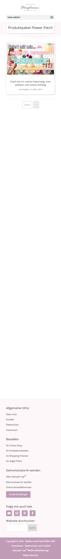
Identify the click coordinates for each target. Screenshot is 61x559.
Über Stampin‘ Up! (16, 476)
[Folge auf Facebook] (33, 513)
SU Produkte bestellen (17, 450)
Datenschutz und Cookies (38, 545)
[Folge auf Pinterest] (25, 513)
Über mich (11, 414)
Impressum (12, 429)
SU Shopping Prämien (17, 455)
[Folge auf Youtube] (9, 513)
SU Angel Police (14, 460)
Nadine (26, 89)
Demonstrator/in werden (19, 482)
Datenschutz (12, 424)
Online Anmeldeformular (19, 487)
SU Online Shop (14, 445)
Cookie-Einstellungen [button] (18, 494)
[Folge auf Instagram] (17, 513)
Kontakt (10, 419)
